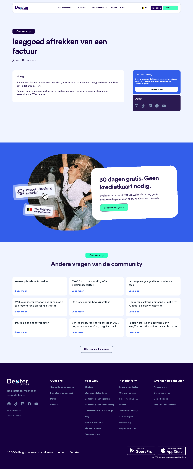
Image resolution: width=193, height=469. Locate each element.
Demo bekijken (161, 399)
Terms (10, 415)
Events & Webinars (94, 422)
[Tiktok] (143, 106)
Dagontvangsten (127, 428)
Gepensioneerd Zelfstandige (99, 411)
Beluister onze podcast (61, 393)
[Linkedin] (150, 106)
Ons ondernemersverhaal (62, 387)
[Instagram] (136, 106)
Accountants (160, 387)
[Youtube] (164, 106)
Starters (89, 387)
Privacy (18, 415)
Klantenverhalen (93, 428)
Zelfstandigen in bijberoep (98, 399)
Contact (54, 405)
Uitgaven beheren (128, 393)
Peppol (122, 405)
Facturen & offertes (128, 387)
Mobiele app (125, 422)
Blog (87, 417)
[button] (66, 7)
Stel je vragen (126, 417)
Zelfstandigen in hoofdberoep (99, 405)
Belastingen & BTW (128, 399)
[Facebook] (157, 106)
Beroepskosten (92, 434)
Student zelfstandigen (96, 393)
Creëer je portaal (162, 393)
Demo (53, 399)
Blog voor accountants (165, 405)
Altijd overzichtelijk (128, 411)
